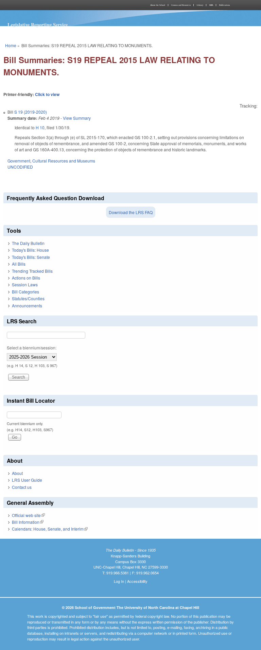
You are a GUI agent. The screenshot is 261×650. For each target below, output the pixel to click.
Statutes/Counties (28, 298)
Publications (224, 5)
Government (18, 161)
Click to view (47, 94)
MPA (211, 5)
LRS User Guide (27, 480)
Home (10, 45)
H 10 (40, 127)
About (17, 473)
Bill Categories (25, 291)
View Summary (77, 118)
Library (200, 5)
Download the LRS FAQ (131, 212)
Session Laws (25, 284)
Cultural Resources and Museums (63, 161)
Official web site (28, 515)
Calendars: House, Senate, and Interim (50, 529)
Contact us (22, 487)
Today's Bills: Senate (31, 257)
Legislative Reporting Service (37, 24)
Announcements (27, 305)
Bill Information (28, 522)
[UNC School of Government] (66, 5)
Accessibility (137, 581)
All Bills (18, 264)
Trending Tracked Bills (32, 271)
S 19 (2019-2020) (30, 112)
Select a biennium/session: (31, 347)
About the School (157, 5)
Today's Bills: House (30, 250)
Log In (119, 581)
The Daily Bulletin (28, 243)
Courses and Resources (181, 5)
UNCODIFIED (20, 167)
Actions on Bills (26, 278)
